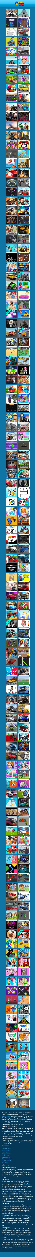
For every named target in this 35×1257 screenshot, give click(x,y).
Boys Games (5, 1164)
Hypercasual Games (7, 1159)
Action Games (5, 1145)
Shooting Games (6, 1148)
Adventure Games (6, 1160)
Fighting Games (6, 1157)
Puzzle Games (5, 1152)
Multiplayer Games (6, 1153)
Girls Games (5, 1162)
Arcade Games (5, 1150)
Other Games (5, 1165)
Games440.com (6, 1116)
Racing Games (5, 1147)
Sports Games (5, 1155)
